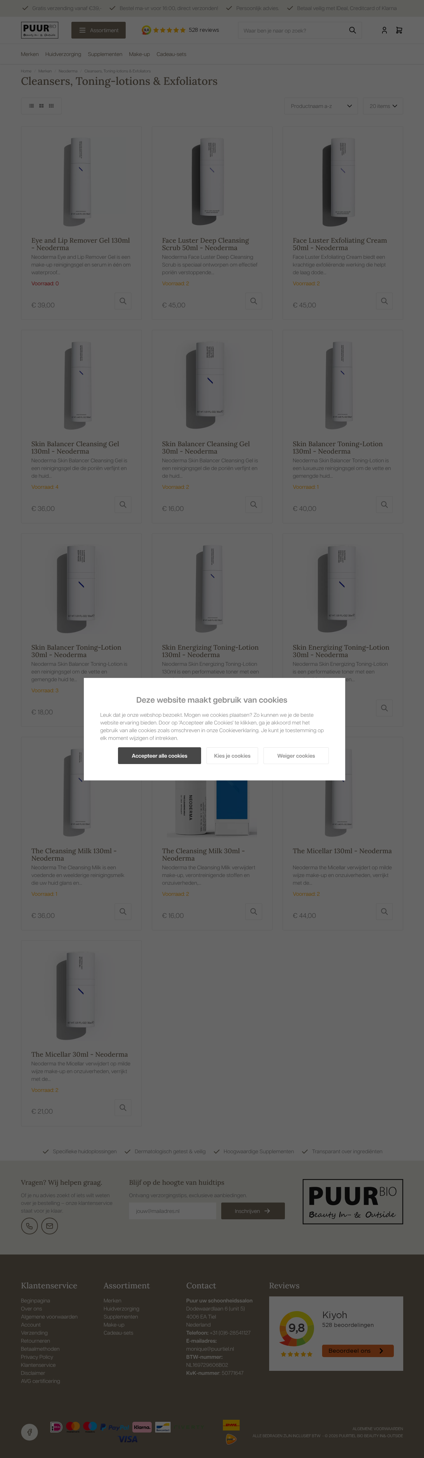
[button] (159, 755)
